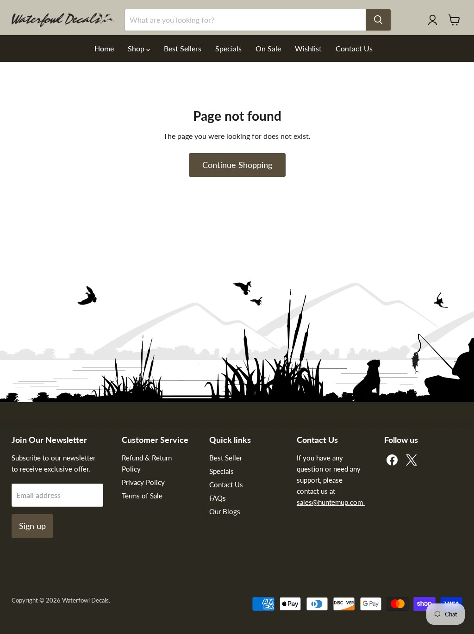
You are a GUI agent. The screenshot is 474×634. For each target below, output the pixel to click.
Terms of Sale (142, 495)
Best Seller (225, 458)
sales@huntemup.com (331, 502)
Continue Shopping (237, 165)
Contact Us (354, 48)
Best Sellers (182, 48)
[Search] (378, 20)
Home (104, 48)
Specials (228, 48)
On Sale (268, 48)
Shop (137, 48)
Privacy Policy (143, 482)
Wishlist (308, 48)
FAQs (217, 498)
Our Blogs (224, 511)
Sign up (32, 526)
